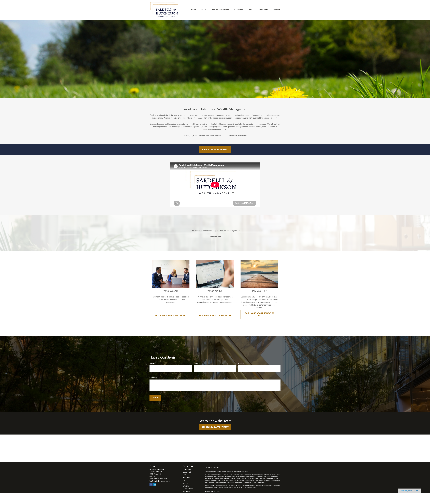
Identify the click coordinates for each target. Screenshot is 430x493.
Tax (184, 480)
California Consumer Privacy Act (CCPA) (261, 486)
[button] (193, 9)
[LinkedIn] (154, 484)
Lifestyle (186, 486)
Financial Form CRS (212, 467)
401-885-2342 (160, 469)
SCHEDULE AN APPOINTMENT (215, 149)
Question (153, 377)
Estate (185, 475)
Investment (187, 472)
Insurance (186, 477)
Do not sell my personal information (246, 487)
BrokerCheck (244, 471)
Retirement (187, 469)
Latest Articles (188, 489)
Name (151, 363)
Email (196, 363)
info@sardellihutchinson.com (159, 481)
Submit (155, 397)
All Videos (186, 491)
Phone (241, 363)
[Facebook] (151, 484)
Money (185, 483)
